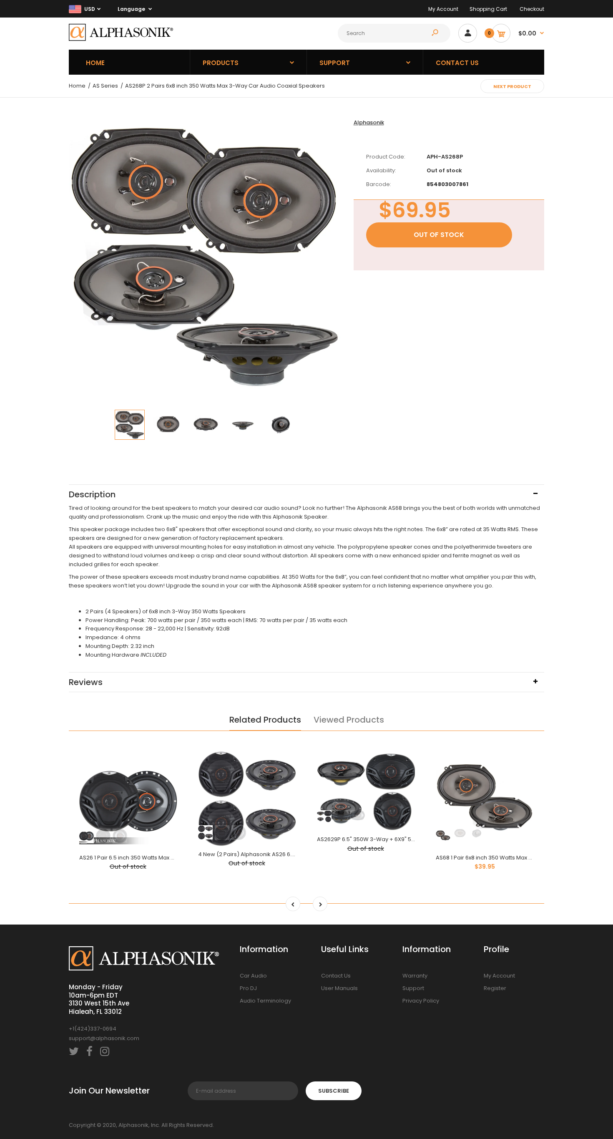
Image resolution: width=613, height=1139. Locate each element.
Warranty (414, 976)
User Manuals (339, 988)
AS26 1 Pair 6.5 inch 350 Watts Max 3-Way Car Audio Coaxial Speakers (172, 858)
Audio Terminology (265, 1001)
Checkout (532, 9)
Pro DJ (248, 988)
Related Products (265, 720)
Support (413, 988)
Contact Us (336, 976)
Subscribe (333, 1091)
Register (495, 988)
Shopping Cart (488, 9)
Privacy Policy (420, 1001)
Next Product (512, 86)
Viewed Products (349, 720)
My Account (443, 9)
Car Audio (253, 976)
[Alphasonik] (121, 39)
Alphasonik (369, 122)
